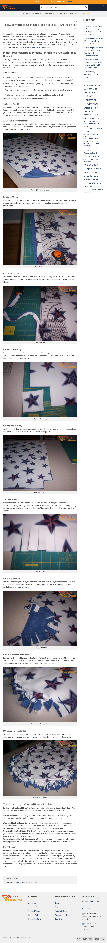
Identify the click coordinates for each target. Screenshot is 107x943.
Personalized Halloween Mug (91, 154)
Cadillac (90, 86)
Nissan (94, 121)
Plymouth (86, 190)
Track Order (60, 903)
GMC (96, 115)
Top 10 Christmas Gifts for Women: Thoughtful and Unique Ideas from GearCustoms (92, 30)
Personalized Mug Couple (90, 174)
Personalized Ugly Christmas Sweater (92, 183)
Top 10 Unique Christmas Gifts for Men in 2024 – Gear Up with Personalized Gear (93, 51)
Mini (90, 121)
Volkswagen (87, 192)
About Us (32, 903)
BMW (84, 86)
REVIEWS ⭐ (84, 13)
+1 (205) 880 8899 (91, 901)
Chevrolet (98, 85)
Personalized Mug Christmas (92, 166)
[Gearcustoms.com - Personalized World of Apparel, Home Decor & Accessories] (8, 7)
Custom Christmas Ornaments (90, 100)
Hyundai (92, 118)
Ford (92, 114)
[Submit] (86, 7)
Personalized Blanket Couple (92, 130)
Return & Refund (61, 911)
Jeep (98, 118)
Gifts (75, 21)
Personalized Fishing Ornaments (90, 149)
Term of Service (34, 911)
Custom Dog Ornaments (90, 109)
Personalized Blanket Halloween (90, 135)
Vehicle (72, 13)
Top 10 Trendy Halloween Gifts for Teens (91, 74)
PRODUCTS (60, 13)
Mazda (85, 121)
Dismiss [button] (69, 2)
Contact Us (33, 907)
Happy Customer (35, 919)
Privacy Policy (34, 915)
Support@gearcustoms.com (93, 909)
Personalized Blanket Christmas (91, 125)
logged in (20, 882)
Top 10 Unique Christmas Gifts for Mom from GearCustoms (93, 41)
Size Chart (59, 919)
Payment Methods (62, 915)
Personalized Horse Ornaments (90, 160)
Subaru (93, 190)
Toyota (100, 190)
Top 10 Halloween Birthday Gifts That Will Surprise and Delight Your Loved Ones (92, 63)
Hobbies (48, 13)
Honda (85, 118)
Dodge (86, 115)
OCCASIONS (23, 13)
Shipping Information (63, 907)
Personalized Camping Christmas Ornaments (92, 140)
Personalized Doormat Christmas (91, 145)
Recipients (36, 13)
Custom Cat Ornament (90, 90)
